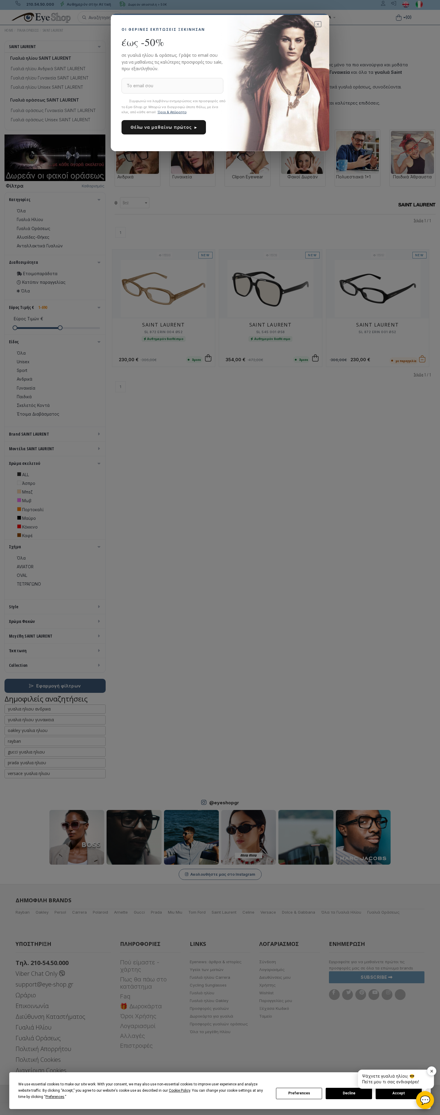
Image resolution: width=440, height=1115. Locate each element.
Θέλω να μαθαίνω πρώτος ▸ (164, 127)
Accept (398, 1093)
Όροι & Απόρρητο (171, 112)
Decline (349, 1093)
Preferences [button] (54, 1097)
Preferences (299, 1093)
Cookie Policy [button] (179, 1090)
